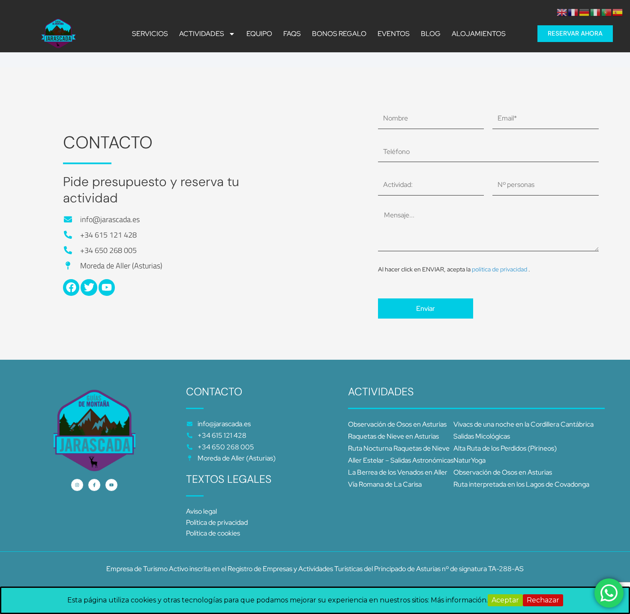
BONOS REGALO (339, 34)
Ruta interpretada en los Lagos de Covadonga (521, 484)
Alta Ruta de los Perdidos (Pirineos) (505, 448)
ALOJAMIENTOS (479, 34)
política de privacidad (500, 269)
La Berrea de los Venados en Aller (397, 472)
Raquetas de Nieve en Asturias (393, 436)
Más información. (459, 600)
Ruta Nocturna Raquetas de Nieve (399, 448)
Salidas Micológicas (481, 436)
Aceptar (505, 600)
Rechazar (543, 600)
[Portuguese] (606, 12)
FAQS (292, 34)
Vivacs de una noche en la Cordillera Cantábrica (523, 424)
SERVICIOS (150, 34)
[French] (573, 12)
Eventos (394, 34)
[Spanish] (618, 12)
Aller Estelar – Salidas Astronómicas (400, 460)
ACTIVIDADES (201, 34)
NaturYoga (469, 460)
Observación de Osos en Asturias (397, 424)
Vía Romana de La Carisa (385, 484)
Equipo (259, 34)
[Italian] (595, 12)
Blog (431, 34)
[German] (584, 12)
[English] (562, 12)
